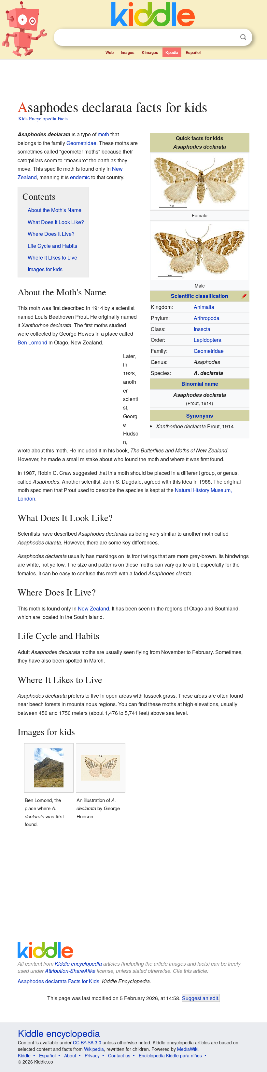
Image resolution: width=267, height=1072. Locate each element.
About (70, 1055)
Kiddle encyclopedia (78, 963)
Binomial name (199, 383)
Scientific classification (199, 296)
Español (193, 52)
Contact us (119, 1055)
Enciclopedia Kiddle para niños (170, 1055)
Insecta (202, 329)
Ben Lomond (32, 342)
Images (127, 52)
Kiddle (24, 1055)
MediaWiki (187, 1049)
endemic (80, 177)
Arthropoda (206, 318)
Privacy (92, 1055)
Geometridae (209, 351)
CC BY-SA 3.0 (87, 1042)
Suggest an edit (200, 997)
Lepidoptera (207, 339)
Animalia (204, 307)
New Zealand (93, 608)
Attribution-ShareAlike (70, 970)
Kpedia (171, 52)
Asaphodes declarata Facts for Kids (58, 981)
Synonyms (199, 415)
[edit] (244, 295)
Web (109, 52)
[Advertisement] (134, 78)
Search (243, 37)
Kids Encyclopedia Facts (43, 118)
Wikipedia (94, 1049)
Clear (229, 37)
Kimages (150, 52)
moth (103, 134)
